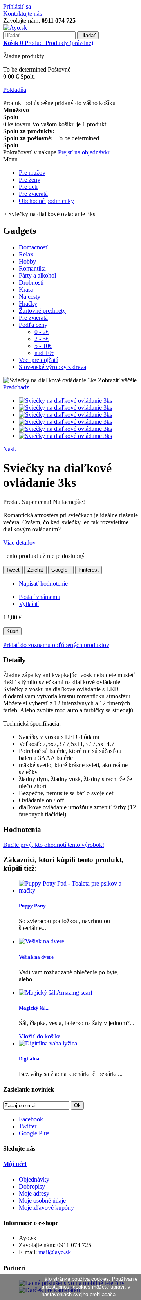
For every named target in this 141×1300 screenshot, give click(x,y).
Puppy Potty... (34, 906)
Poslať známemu (39, 597)
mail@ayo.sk (54, 1252)
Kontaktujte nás (22, 13)
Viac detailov (19, 542)
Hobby (27, 261)
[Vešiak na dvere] (41, 941)
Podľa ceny (33, 324)
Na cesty (29, 296)
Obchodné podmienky (46, 200)
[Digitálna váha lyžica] (48, 1043)
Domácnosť (33, 247)
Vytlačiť (29, 604)
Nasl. (9, 449)
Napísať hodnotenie (43, 583)
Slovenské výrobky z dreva (52, 367)
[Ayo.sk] (15, 27)
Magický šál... (34, 1008)
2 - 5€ (41, 338)
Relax (26, 254)
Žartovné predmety (42, 310)
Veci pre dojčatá (38, 360)
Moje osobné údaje (42, 1200)
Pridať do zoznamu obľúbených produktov (56, 645)
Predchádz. (17, 387)
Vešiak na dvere (36, 957)
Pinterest (88, 570)
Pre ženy (29, 179)
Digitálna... (31, 1059)
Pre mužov (32, 172)
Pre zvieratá (33, 193)
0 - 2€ (41, 331)
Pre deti (28, 186)
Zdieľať (35, 570)
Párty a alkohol (37, 275)
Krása (26, 289)
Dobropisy (32, 1186)
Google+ (60, 570)
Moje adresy (34, 1193)
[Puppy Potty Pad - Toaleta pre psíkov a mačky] (78, 890)
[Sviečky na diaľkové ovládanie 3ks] (65, 400)
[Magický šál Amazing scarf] (55, 992)
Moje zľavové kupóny (46, 1207)
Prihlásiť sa (17, 6)
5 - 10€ (43, 345)
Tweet (13, 570)
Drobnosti (31, 282)
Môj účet (15, 1163)
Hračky (28, 303)
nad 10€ (44, 353)
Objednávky (34, 1179)
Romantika (32, 268)
